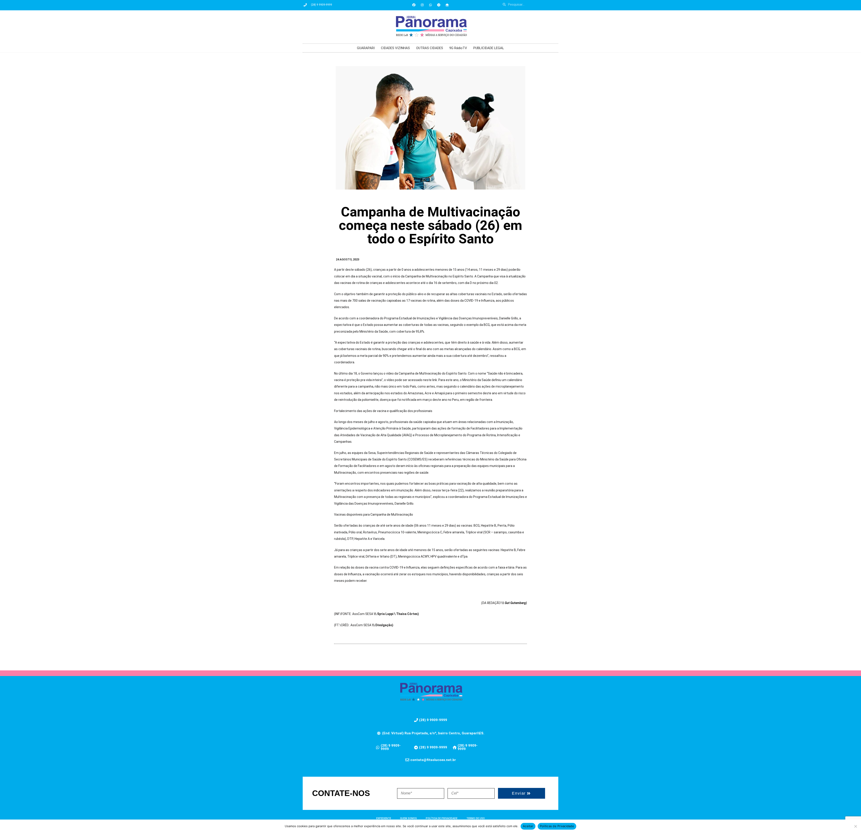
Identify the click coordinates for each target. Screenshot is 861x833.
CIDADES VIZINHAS (395, 48)
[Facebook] (414, 5)
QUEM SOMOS (408, 818)
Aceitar (528, 826)
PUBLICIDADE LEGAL (488, 48)
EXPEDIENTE (383, 818)
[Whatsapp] (430, 5)
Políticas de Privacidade (557, 826)
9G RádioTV (458, 48)
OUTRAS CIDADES (429, 48)
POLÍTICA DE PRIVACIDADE (441, 818)
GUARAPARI (366, 48)
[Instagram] (422, 5)
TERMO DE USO (475, 818)
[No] (855, 826)
